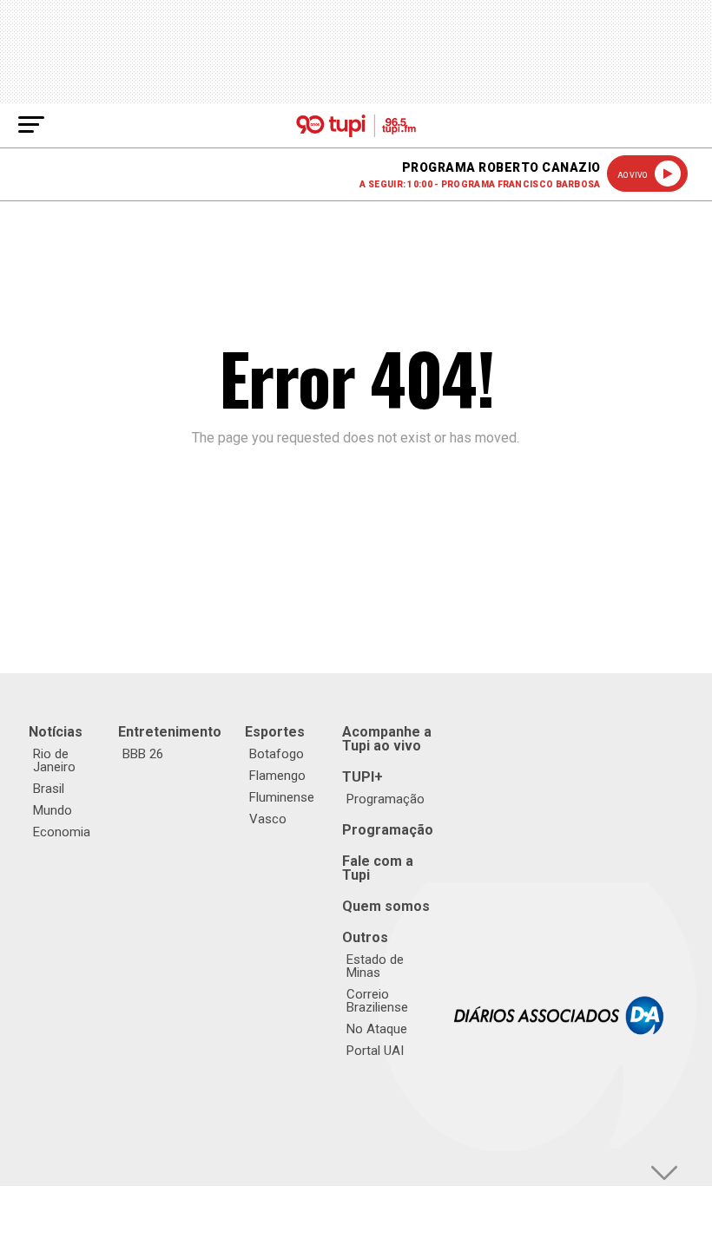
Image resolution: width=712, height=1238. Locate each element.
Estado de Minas (375, 966)
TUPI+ (362, 777)
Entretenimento (169, 732)
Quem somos (386, 906)
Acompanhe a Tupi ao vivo (387, 739)
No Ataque (376, 1029)
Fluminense (281, 797)
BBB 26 (142, 754)
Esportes (275, 732)
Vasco (268, 819)
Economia (61, 832)
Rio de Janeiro (54, 760)
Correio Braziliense (377, 1000)
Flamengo (277, 775)
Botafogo (276, 754)
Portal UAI (375, 1050)
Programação (385, 799)
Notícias (55, 732)
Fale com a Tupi (377, 868)
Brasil (48, 788)
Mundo (52, 810)
